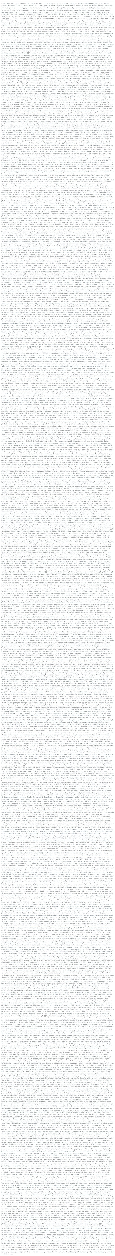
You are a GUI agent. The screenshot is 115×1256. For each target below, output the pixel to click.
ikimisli (17, 23)
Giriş (109, 153)
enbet (103, 66)
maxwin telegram (13, 259)
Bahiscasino (28, 40)
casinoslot (43, 40)
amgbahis (59, 33)
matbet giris (53, 280)
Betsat (65, 226)
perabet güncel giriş (72, 38)
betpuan (93, 12)
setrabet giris (26, 211)
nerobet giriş (107, 81)
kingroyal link (16, 147)
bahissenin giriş (88, 81)
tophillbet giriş (69, 40)
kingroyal (14, 16)
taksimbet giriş (101, 63)
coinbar (95, 74)
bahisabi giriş (55, 269)
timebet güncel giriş (102, 269)
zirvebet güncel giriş (93, 162)
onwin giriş (10, 104)
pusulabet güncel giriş (6, 106)
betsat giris (4, 207)
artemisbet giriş (26, 55)
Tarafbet (37, 184)
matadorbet (63, 16)
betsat (19, 5)
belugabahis (29, 38)
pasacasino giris (61, 63)
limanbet (86, 57)
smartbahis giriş (5, 53)
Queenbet (11, 23)
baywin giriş (109, 164)
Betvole (89, 104)
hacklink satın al (35, 211)
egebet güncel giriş (48, 81)
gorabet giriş (66, 284)
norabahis (57, 55)
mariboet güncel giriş (49, 192)
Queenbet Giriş (82, 190)
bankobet (58, 168)
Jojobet (3, 83)
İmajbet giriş (75, 87)
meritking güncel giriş (21, 29)
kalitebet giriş (60, 235)
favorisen (96, 173)
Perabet (32, 162)
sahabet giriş (41, 33)
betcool (24, 53)
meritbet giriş (77, 18)
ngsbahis (109, 53)
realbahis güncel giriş (95, 224)
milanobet (11, 29)
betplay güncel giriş (85, 201)
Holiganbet (100, 244)
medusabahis (15, 83)
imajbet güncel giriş (6, 108)
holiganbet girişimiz (6, 25)
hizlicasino (35, 278)
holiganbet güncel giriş (60, 76)
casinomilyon (7, 244)
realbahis (98, 12)
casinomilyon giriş (69, 134)
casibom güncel (27, 271)
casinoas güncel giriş (10, 269)
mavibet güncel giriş (42, 85)
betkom (102, 10)
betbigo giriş (102, 192)
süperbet (29, 12)
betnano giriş (58, 74)
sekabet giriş (21, 149)
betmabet (31, 128)
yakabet (14, 25)
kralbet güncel (31, 190)
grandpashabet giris (70, 113)
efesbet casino (74, 213)
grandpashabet (68, 36)
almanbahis (32, 224)
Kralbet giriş (40, 89)
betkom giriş (76, 12)
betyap (97, 115)
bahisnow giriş (75, 151)
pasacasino (41, 274)
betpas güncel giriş (50, 27)
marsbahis (72, 5)
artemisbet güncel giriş (108, 93)
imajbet (100, 46)
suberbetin (31, 134)
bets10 (96, 44)
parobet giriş (52, 100)
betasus (10, 57)
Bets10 (11, 231)
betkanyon (94, 259)
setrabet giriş (89, 21)
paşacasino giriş (69, 59)
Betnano (89, 74)
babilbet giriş (66, 151)
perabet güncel (96, 128)
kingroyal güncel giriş (15, 209)
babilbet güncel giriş (76, 33)
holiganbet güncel (16, 241)
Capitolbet (101, 156)
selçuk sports (27, 81)
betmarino (15, 48)
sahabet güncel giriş (39, 29)
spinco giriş (53, 12)
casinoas (45, 46)
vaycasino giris (101, 124)
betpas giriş (68, 166)
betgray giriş (69, 63)
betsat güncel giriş (40, 10)
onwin (103, 12)
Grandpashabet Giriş (28, 218)
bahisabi (32, 141)
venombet (59, 70)
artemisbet (27, 66)
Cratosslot (91, 115)
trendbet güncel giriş (7, 18)
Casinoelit (85, 284)
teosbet (99, 106)
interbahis (24, 164)
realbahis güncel (98, 130)
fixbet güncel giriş (77, 16)
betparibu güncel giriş (19, 76)
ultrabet (34, 85)
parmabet (104, 68)
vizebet (50, 252)
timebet (3, 224)
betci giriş (86, 147)
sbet (20, 233)
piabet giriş (101, 5)
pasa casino (98, 25)
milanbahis (56, 40)
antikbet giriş (4, 156)
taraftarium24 (104, 100)
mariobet (57, 31)
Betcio (108, 55)
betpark (63, 38)
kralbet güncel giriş (50, 78)
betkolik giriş (23, 213)
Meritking (66, 248)
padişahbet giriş (58, 81)
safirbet (111, 286)
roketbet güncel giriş (89, 175)
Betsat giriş (52, 93)
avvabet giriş (68, 194)
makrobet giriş (74, 130)
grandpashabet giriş (48, 3)
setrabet (44, 21)
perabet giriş (38, 3)
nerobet (89, 40)
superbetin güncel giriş (85, 63)
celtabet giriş (12, 93)
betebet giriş (46, 61)
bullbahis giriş (49, 8)
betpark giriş (96, 18)
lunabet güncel (87, 282)
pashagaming (4, 192)
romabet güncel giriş (44, 70)
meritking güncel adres (57, 156)
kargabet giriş (51, 171)
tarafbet (23, 68)
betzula (56, 8)
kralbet (32, 3)
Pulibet (18, 173)
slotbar (2, 40)
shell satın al (93, 218)
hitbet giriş (73, 3)
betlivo (49, 160)
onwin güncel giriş (101, 91)
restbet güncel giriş (58, 291)
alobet (94, 83)
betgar (17, 8)
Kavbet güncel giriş (108, 33)
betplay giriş (88, 83)
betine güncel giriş (65, 203)
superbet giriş (40, 136)
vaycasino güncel (106, 216)
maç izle (105, 196)
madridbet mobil (37, 209)
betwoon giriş (55, 53)
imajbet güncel (107, 74)
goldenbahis (65, 25)
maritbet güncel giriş (9, 63)
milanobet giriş (58, 87)
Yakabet (89, 18)
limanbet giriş (4, 162)
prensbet (47, 149)
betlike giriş (4, 141)
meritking (105, 14)
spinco (52, 36)
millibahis (25, 224)
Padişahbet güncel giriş (52, 59)
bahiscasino (57, 83)
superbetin (42, 8)
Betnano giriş (44, 68)
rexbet (59, 66)
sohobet (100, 3)
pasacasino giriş (97, 207)
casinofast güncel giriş (43, 256)
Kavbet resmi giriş (91, 213)
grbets (57, 36)
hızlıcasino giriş (38, 205)
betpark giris (26, 25)
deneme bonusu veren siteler (42, 42)
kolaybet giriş (88, 36)
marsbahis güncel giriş (35, 21)
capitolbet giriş (18, 211)
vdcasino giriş (36, 40)
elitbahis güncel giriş (42, 179)
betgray (86, 115)
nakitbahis (58, 25)
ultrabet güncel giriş (52, 66)
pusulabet (48, 38)
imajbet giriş (50, 76)
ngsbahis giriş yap (6, 91)
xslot (10, 16)
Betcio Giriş (4, 259)
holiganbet (59, 5)
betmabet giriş (42, 113)
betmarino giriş (11, 10)
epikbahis (39, 61)
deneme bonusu (82, 76)
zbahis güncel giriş (88, 25)
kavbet (19, 55)
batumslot (88, 72)
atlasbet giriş (4, 93)
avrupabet (86, 113)
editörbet (99, 14)
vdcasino (83, 48)
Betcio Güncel (107, 177)
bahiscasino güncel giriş (29, 151)
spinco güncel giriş (93, 98)
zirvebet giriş (25, 59)
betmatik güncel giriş (103, 239)
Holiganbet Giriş (69, 205)
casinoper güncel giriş (58, 205)
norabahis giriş (70, 138)
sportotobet (86, 33)
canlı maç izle (24, 74)
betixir (29, 89)
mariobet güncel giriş (26, 57)
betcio (47, 12)
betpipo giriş (39, 46)
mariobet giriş (10, 81)
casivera (92, 147)
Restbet (106, 29)
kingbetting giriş (63, 8)
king (106, 18)
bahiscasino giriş (11, 31)
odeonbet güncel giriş (86, 78)
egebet (85, 93)
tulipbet (39, 31)
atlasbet (69, 21)
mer (105, 53)
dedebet (4, 96)
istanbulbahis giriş (106, 25)
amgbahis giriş (84, 8)
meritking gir (67, 29)
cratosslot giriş (91, 91)
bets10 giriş (35, 48)
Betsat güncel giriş (104, 44)
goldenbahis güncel (18, 40)
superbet (3, 134)
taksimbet (111, 14)
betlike (94, 40)
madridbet (92, 51)
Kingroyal (27, 239)
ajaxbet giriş (11, 78)
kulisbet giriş (38, 188)
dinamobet (104, 224)
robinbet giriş (88, 179)
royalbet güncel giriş (40, 83)
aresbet (67, 274)
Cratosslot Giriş (32, 5)
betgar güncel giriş (57, 173)
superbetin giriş (41, 18)
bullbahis (3, 10)
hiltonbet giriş (49, 166)
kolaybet (69, 16)
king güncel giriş (95, 291)
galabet (101, 27)
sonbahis (106, 179)
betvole (74, 181)
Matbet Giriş (31, 8)
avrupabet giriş (63, 89)
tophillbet (77, 136)
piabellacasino (78, 59)
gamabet (60, 130)
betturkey (80, 3)
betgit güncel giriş (14, 166)
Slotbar (18, 282)
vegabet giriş (98, 33)
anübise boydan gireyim (66, 145)
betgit (64, 68)
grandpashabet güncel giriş (77, 23)
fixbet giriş (33, 119)
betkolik (62, 184)
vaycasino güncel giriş (79, 104)
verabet (62, 57)
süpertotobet (107, 138)
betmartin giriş (78, 162)
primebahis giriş (85, 12)
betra (81, 46)
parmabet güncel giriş (48, 31)
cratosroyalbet (14, 14)
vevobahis (108, 132)
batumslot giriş (51, 21)
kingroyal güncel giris (7, 158)
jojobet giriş (57, 3)
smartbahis (24, 190)
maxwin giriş (24, 21)
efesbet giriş (36, 36)
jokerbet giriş (39, 222)
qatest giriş (71, 226)
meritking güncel (88, 267)
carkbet (28, 68)
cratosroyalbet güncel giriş (12, 38)
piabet (75, 61)
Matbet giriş (92, 8)
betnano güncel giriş (21, 265)
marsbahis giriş (5, 3)
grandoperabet (29, 226)
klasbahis (49, 40)
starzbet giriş (4, 12)
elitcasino (110, 162)
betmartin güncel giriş (68, 136)
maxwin (51, 85)
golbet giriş (12, 8)
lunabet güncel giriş (101, 147)
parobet (99, 68)
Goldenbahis (102, 55)
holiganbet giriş (25, 10)
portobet (47, 274)
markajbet (108, 38)
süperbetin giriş (68, 10)
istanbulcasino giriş (61, 171)
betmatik (12, 3)
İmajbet (41, 48)
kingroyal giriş (21, 31)
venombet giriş (74, 121)
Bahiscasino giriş (36, 280)
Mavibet (8, 233)
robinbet (34, 179)
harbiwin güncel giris (107, 106)
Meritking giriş (57, 271)
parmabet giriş (92, 124)
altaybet (68, 46)
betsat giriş (4, 16)
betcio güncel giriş (45, 36)
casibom (53, 5)
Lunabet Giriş (35, 53)
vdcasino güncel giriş (78, 265)
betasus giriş (23, 138)
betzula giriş (99, 53)
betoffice (59, 252)
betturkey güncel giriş (31, 168)
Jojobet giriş (79, 25)
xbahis (40, 168)
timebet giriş (45, 280)
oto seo (102, 220)
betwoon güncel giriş (51, 18)
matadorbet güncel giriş (44, 5)
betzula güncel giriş (14, 156)
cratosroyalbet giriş (31, 31)
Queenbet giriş (33, 267)
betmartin (62, 269)
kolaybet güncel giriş (48, 55)
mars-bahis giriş (15, 168)
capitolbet (110, 104)
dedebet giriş (86, 254)
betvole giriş (66, 51)
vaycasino (99, 8)
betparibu (47, 153)
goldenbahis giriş (5, 5)
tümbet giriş (20, 222)
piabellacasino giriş (109, 27)
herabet (86, 5)
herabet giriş (83, 40)
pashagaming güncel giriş (90, 3)
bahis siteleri (93, 113)
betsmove (58, 78)
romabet (27, 3)
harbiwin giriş (44, 16)
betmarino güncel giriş (67, 93)
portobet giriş (88, 29)
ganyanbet (4, 278)
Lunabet (83, 231)
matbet (42, 27)
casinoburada (68, 85)
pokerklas (8, 36)
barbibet (45, 237)
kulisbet (92, 33)
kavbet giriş (83, 74)
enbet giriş (29, 33)
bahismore (65, 201)
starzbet (22, 3)
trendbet (105, 85)
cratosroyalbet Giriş (28, 143)
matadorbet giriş (8, 21)
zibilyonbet (53, 61)
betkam (109, 147)
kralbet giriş (111, 16)
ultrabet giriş (60, 10)
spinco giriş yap (68, 61)
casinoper (91, 85)
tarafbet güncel (31, 181)
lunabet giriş (49, 23)
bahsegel (31, 252)
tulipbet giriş (104, 128)
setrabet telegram (5, 186)
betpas (35, 33)
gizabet (64, 271)
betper (25, 171)
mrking (87, 51)
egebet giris (61, 121)
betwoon (62, 40)
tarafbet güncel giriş (49, 224)
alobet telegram (55, 213)
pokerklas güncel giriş (35, 194)
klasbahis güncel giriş (84, 55)
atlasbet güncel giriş (22, 134)
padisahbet (77, 141)
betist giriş (91, 117)
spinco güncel (36, 244)
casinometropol (54, 211)
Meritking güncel (14, 89)
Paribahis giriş (28, 259)
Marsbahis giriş (96, 66)
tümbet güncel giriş (55, 209)
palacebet (70, 108)
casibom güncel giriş (36, 25)
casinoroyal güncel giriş (38, 23)
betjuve (99, 40)
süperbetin (60, 61)
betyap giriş (24, 8)
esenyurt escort (79, 102)
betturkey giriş (93, 5)
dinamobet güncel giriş (74, 188)
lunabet (85, 106)
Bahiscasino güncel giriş (78, 21)
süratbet (47, 141)
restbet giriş (14, 5)
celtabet (29, 23)
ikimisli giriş (32, 14)
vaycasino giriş (25, 51)
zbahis (13, 51)
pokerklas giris (79, 252)
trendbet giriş (37, 104)
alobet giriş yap (98, 61)
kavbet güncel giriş (45, 53)
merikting (11, 136)
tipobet (52, 25)
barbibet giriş (57, 201)
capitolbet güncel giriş (42, 246)
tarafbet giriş (79, 5)
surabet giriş (50, 194)
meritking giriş (68, 12)
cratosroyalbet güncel (29, 203)
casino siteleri (95, 72)
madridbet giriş (107, 8)
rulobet (100, 134)
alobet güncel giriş (37, 237)
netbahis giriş (38, 293)
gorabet (36, 284)
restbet (94, 14)
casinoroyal (13, 53)
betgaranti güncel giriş (14, 12)
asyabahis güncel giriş (7, 102)
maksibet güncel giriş (101, 149)
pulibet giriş (56, 190)
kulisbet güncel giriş (66, 199)
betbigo (6, 117)
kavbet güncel (52, 282)
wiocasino (4, 280)
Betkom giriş (36, 16)
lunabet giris (44, 250)
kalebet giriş (5, 29)
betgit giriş (53, 70)
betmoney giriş (87, 126)
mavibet (104, 23)
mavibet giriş (46, 25)
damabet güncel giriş (68, 173)
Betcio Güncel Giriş (73, 91)
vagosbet (102, 38)
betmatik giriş (56, 147)
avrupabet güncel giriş (53, 295)
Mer (86, 61)
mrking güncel (13, 55)
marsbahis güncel (107, 46)
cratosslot (3, 237)
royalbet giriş (80, 70)
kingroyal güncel (39, 78)
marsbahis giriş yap (86, 132)
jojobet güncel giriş (51, 33)
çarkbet (50, 119)
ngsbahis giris (94, 27)
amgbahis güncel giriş (39, 57)
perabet (93, 53)
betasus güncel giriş (63, 293)
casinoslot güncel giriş (33, 132)
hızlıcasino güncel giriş (98, 141)
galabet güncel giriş (17, 151)
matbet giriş (87, 16)
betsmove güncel (85, 291)
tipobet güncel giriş (82, 124)
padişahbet (4, 145)
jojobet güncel (52, 44)
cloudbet (17, 246)
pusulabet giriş (64, 31)
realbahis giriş (78, 106)
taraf (105, 254)
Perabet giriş (9, 76)
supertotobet (30, 42)
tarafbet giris (46, 168)
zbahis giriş (16, 44)
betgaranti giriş (109, 5)
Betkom (26, 61)
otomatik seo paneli (107, 250)
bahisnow (27, 261)
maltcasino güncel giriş (37, 201)
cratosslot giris (73, 190)
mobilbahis (111, 207)
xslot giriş (15, 33)
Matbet (102, 18)
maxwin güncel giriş (100, 278)
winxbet (45, 267)
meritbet (25, 5)
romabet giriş (49, 14)
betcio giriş (86, 138)
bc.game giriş (38, 282)
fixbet (17, 3)
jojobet (104, 21)
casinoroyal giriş (97, 211)
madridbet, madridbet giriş (11, 111)
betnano (52, 16)
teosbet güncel (106, 201)
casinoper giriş (95, 10)
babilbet (19, 164)
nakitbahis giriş (66, 3)
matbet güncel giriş (74, 8)
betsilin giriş (71, 89)
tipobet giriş (52, 68)
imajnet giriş (10, 246)
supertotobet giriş (104, 171)
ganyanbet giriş (78, 81)
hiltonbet (93, 196)
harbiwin (55, 119)
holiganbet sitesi (5, 164)
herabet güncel (11, 85)
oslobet (92, 171)
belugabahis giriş (88, 134)
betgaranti (107, 10)
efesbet (32, 10)
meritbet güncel (89, 192)
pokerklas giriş (5, 42)
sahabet (76, 40)
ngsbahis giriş (70, 102)
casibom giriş (4, 8)
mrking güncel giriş (93, 76)
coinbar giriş (57, 14)
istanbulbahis (86, 156)
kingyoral (109, 91)
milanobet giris (71, 289)
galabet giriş (23, 23)
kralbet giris (18, 59)
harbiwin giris (31, 171)
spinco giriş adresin (62, 100)
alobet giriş (79, 27)
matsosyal (107, 126)
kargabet (45, 282)
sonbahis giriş (53, 265)
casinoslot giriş (101, 51)
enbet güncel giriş (27, 16)
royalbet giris (34, 66)
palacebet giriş (29, 286)
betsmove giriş (12, 68)
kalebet (18, 68)
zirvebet (78, 44)
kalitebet (14, 141)
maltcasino (25, 188)
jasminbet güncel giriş (68, 252)
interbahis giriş (28, 63)
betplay (23, 12)
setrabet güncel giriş (28, 196)
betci (37, 8)
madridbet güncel (53, 46)
